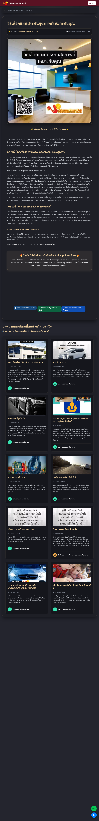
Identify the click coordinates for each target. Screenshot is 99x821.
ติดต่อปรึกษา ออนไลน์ (47, 244)
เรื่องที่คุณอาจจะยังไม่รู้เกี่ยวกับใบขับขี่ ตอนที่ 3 (72, 586)
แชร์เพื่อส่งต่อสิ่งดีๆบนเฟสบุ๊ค (26, 308)
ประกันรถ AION (59, 362)
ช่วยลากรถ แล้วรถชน (17, 477)
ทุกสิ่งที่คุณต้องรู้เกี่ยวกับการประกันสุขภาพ (26, 362)
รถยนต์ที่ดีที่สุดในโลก (17, 418)
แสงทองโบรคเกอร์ (18, 3)
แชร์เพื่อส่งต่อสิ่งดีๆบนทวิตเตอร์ (73, 309)
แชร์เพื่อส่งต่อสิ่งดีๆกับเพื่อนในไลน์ (48, 309)
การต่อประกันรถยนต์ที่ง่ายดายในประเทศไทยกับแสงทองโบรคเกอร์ (22, 586)
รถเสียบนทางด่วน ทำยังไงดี (64, 477)
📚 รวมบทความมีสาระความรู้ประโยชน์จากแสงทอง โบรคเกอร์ (25, 331)
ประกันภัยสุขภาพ (13, 244)
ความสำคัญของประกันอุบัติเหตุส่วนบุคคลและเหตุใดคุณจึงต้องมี (70, 419)
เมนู (93, 3)
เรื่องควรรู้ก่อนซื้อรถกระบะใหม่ (21, 529)
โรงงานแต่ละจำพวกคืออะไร (65, 529)
